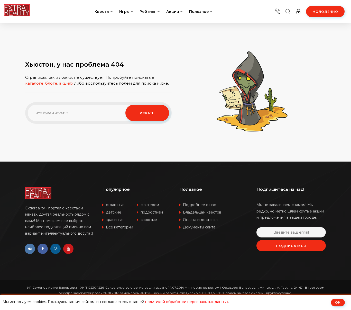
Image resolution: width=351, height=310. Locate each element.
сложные (149, 219)
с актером (150, 204)
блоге (51, 83)
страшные (115, 204)
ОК (338, 302)
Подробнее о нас (199, 204)
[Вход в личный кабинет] (298, 11)
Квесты (102, 11)
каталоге (34, 83)
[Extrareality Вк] (30, 249)
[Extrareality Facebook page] (43, 249)
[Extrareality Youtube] (68, 249)
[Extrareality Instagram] (55, 249)
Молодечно (325, 12)
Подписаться (291, 246)
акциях (66, 83)
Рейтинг (148, 11)
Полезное (199, 11)
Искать (147, 113)
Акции (172, 11)
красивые (115, 219)
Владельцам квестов (202, 212)
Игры (124, 11)
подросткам (152, 212)
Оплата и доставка (200, 219)
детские (113, 212)
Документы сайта (199, 227)
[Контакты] (277, 11)
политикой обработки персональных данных (186, 301)
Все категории (119, 227)
